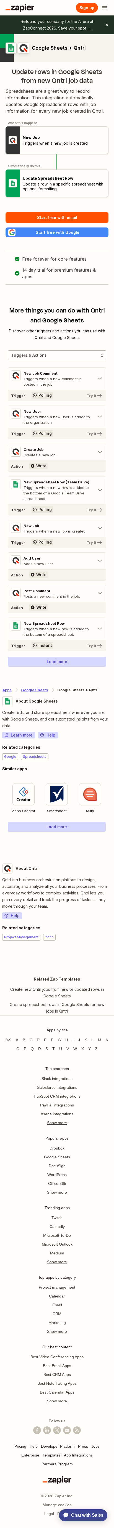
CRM (57, 1314)
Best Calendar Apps (57, 1392)
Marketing (57, 1322)
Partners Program (57, 1464)
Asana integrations (57, 1114)
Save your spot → (74, 28)
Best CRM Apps (57, 1374)
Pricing (20, 1446)
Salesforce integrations (57, 1087)
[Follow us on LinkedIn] (47, 1430)
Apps (7, 690)
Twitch (57, 1217)
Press (83, 1446)
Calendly (57, 1226)
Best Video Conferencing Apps (57, 1357)
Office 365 (57, 1183)
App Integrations (78, 1455)
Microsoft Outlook (57, 1244)
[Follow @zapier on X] (57, 1430)
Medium (57, 1253)
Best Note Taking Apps (57, 1383)
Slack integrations (57, 1078)
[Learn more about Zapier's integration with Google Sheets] (7, 701)
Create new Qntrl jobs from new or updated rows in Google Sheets (57, 992)
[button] (57, 232)
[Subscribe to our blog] (77, 1430)
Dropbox (57, 1148)
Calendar (57, 1296)
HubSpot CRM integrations (57, 1096)
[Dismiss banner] (107, 25)
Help (50, 735)
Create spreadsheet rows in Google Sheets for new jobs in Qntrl (57, 1007)
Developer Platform (58, 1446)
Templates (52, 1455)
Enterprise (30, 1455)
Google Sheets (34, 690)
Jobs (95, 1446)
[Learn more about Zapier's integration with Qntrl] (111, 957)
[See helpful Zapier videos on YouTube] (67, 1430)
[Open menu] (105, 8)
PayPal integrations (57, 1105)
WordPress (57, 1174)
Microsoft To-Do (57, 1235)
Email (57, 1305)
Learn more (22, 735)
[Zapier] (20, 8)
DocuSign (57, 1166)
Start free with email (57, 217)
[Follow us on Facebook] (37, 1430)
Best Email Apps (57, 1365)
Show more (57, 1123)
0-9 (8, 1040)
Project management (57, 1287)
